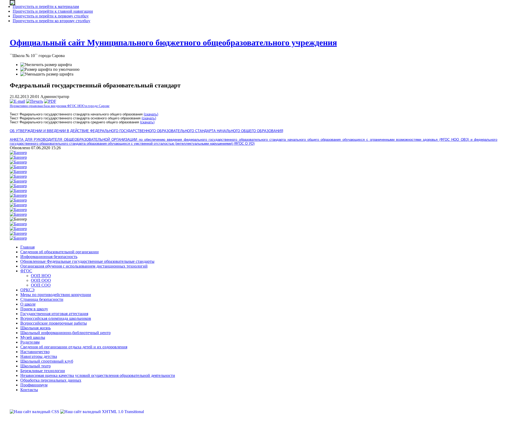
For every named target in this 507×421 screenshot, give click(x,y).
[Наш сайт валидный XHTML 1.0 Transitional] (102, 411)
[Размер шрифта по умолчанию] (49, 69)
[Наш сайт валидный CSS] (35, 411)
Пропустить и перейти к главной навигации (53, 11)
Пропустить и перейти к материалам (46, 6)
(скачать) (151, 114)
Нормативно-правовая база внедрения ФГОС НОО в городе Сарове (60, 106)
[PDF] (50, 101)
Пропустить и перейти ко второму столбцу (51, 20)
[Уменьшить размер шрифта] (46, 74)
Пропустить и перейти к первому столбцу (51, 16)
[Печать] (34, 101)
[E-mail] (17, 101)
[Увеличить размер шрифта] (46, 64)
